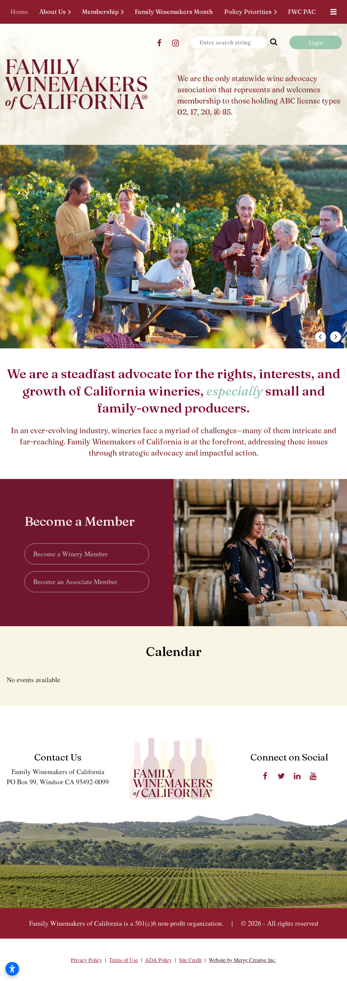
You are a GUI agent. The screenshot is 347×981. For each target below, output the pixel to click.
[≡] (332, 12)
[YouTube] (313, 776)
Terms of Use (123, 959)
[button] (156, 336)
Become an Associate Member (75, 581)
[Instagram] (175, 43)
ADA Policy (158, 959)
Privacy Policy (86, 959)
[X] (281, 776)
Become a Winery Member (70, 553)
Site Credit (190, 959)
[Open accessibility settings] (12, 969)
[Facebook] (159, 43)
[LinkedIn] (297, 776)
